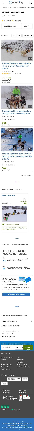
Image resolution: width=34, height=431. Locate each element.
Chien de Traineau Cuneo (9, 334)
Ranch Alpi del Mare (8, 195)
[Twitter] (18, 424)
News (18, 357)
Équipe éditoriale (6, 364)
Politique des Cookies (23, 367)
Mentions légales (22, 364)
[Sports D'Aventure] (15, 3)
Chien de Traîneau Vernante (9, 321)
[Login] (30, 3)
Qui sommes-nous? (7, 357)
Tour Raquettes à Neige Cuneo (10, 331)
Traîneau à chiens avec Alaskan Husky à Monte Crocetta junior (16, 112)
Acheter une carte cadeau (16, 294)
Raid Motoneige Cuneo (8, 336)
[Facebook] (14, 424)
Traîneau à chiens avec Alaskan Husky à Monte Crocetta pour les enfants (17, 156)
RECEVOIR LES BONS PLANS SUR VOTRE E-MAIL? (16, 344)
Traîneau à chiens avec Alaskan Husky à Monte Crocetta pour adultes (16, 66)
